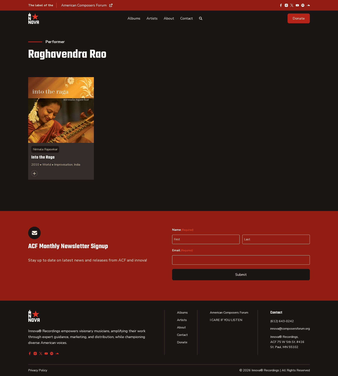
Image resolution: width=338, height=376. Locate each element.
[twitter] (291, 5)
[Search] (200, 18)
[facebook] (280, 5)
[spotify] (302, 5)
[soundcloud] (308, 5)
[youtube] (297, 5)
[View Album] (61, 128)
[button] (299, 18)
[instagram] (286, 5)
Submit (241, 274)
